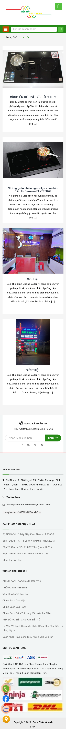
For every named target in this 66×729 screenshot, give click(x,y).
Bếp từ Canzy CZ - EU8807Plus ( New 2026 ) (27, 547)
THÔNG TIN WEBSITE (15, 587)
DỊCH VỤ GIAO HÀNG (15, 648)
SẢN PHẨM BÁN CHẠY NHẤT (19, 524)
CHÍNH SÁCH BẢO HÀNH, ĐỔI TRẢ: (22, 581)
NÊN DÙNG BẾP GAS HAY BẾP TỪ (22, 619)
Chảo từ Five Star (12, 560)
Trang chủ (11, 37)
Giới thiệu (33, 279)
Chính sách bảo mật (14, 600)
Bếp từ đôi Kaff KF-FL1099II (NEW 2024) (25, 553)
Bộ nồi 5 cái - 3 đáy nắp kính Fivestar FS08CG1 (29, 534)
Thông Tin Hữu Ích (15, 571)
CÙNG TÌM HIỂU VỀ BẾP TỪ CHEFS (33, 97)
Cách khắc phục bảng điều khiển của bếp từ (28, 636)
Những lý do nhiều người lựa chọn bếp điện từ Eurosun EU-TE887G (33, 190)
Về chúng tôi (11, 469)
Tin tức (25, 37)
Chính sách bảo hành (14, 606)
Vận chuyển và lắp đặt (15, 594)
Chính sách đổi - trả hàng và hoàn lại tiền (27, 613)
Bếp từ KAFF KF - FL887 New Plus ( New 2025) (29, 540)
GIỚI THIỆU (33, 370)
